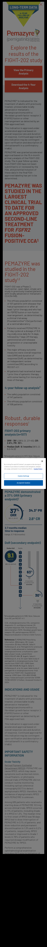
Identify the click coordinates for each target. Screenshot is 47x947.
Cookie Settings (23, 476)
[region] (23, 473)
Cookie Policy (38, 469)
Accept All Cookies (23, 483)
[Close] (42, 461)
